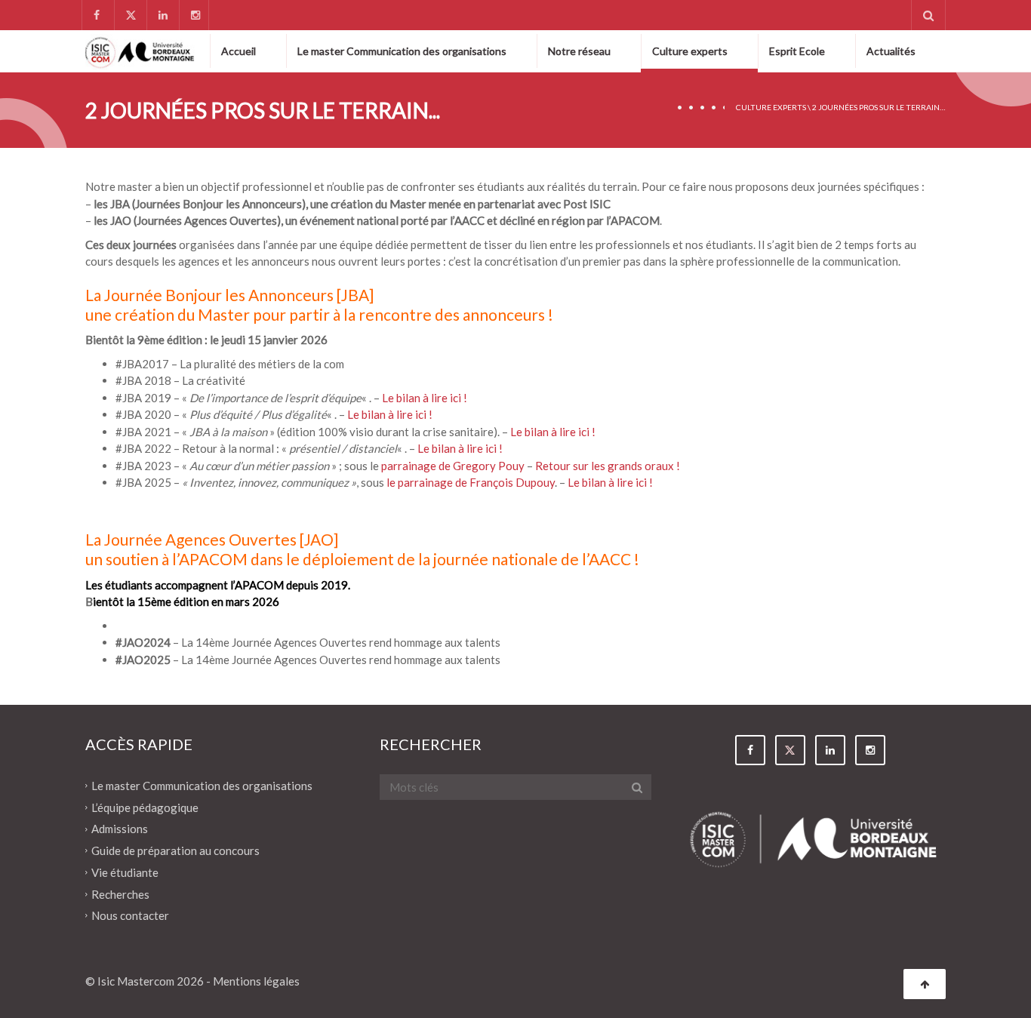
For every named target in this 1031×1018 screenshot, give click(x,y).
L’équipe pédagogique (145, 806)
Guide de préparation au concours (175, 850)
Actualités (891, 51)
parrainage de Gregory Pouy (452, 465)
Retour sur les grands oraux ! (607, 465)
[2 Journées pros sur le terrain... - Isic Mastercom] (140, 50)
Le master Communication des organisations (401, 51)
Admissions (119, 828)
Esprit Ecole (797, 51)
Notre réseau (579, 51)
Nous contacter (130, 915)
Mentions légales (256, 981)
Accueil (238, 51)
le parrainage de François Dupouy (470, 482)
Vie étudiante (124, 872)
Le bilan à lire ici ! (424, 397)
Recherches (120, 893)
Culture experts (690, 51)
